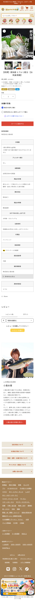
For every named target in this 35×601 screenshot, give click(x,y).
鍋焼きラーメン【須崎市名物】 (12, 516)
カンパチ (26, 485)
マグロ (4, 492)
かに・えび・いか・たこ (10, 495)
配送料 (3, 86)
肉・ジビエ (5, 509)
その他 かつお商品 (25, 488)
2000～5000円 (15, 544)
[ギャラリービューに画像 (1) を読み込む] (9, 65)
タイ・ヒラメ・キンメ (16, 492)
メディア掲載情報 (25, 562)
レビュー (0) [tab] (9, 314)
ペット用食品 (6, 523)
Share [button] (6, 296)
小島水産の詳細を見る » (14, 422)
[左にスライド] (2, 66)
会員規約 (7, 562)
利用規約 (15, 562)
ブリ (3, 488)
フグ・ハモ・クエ (8, 502)
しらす (27, 492)
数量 (2, 93)
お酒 (27, 519)
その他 (15, 523)
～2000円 (5, 544)
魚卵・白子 (21, 506)
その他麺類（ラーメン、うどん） (12, 519)
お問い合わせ (21, 555)
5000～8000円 (27, 544)
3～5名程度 (15, 534)
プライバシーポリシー (26, 559)
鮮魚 (19, 485)
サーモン (23, 499)
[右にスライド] (33, 66)
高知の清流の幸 (27, 512)
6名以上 (24, 534)
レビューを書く (17, 330)
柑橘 (18, 509)
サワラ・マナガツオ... (23, 502)
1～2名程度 (6, 534)
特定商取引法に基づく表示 (10, 559)
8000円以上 (6, 548)
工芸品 (22, 523)
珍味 (13, 509)
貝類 (3, 506)
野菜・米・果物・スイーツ (10, 512)
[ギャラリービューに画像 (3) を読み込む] (26, 65)
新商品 (4, 485)
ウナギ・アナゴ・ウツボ (10, 499)
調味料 (30, 506)
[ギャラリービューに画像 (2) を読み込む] (17, 65)
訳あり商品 (12, 485)
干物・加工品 (11, 506)
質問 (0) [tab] (25, 314)
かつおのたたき (12, 488)
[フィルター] (3, 320)
